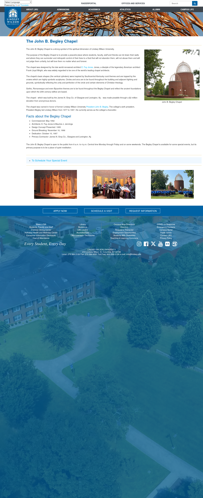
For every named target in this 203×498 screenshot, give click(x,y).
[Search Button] (194, 3)
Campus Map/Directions (124, 224)
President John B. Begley (97, 106)
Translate (24, 5)
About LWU (32, 9)
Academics (94, 9)
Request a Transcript (124, 229)
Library (83, 224)
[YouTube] (161, 244)
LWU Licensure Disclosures (83, 235)
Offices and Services (133, 3)
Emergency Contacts (166, 227)
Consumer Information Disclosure (41, 235)
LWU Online (82, 229)
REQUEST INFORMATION (143, 211)
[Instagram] (140, 244)
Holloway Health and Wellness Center (41, 232)
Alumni (156, 9)
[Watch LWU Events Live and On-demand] (175, 244)
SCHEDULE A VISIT (101, 211)
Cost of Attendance (41, 238)
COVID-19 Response (166, 224)
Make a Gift (41, 224)
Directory (124, 227)
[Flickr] (168, 244)
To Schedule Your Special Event (49, 160)
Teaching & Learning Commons (124, 238)
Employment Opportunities (124, 232)
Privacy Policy (166, 238)
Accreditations (83, 232)
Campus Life (187, 9)
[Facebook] (147, 244)
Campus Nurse (166, 229)
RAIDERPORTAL (88, 3)
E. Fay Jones (87, 67)
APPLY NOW (60, 211)
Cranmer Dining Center (41, 229)
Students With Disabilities (124, 235)
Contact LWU (166, 235)
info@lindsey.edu (133, 254)
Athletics (125, 9)
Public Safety (166, 232)
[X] (154, 244)
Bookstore (82, 227)
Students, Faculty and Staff (41, 227)
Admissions (63, 9)
